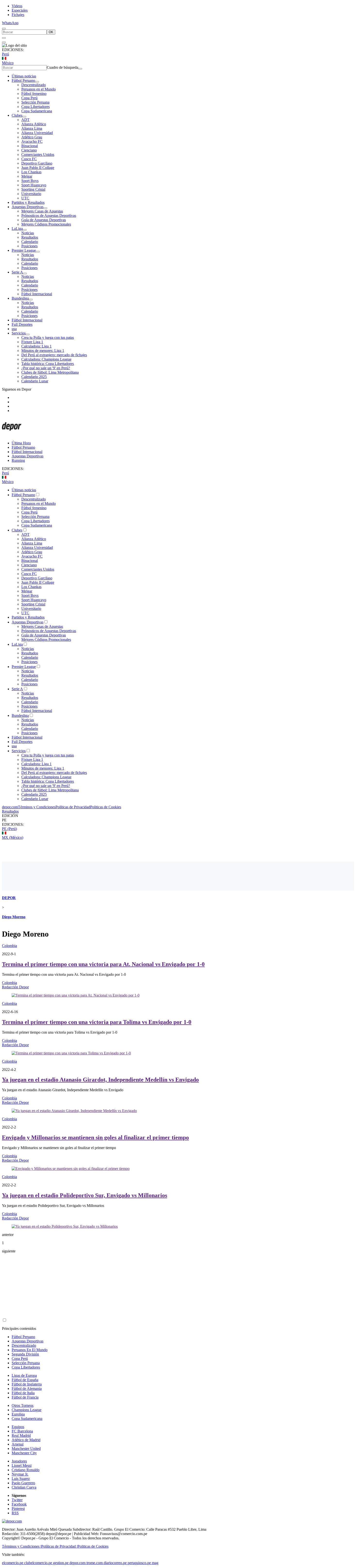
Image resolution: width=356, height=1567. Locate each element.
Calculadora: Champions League (46, 359)
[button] (178, 820)
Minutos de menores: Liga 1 (42, 350)
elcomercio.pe (12, 1563)
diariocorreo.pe (115, 1563)
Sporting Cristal (33, 189)
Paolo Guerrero (23, 1483)
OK (51, 32)
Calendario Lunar (34, 381)
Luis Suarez (21, 1478)
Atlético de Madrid (26, 1440)
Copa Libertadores (35, 107)
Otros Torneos (22, 1405)
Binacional (29, 146)
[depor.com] (11, 435)
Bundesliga (20, 298)
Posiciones (29, 246)
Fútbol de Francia (25, 1397)
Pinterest (18, 1508)
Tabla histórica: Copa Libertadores (47, 364)
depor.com (10, 807)
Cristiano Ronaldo (25, 1470)
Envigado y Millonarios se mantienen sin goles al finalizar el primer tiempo (95, 1137)
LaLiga (17, 229)
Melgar (26, 176)
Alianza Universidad (37, 133)
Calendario (29, 242)
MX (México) (12, 837)
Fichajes (18, 15)
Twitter (17, 1500)
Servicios (19, 333)
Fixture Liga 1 (32, 342)
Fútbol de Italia (23, 1393)
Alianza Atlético (33, 124)
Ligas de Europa (24, 1375)
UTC (25, 198)
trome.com (94, 1563)
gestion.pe (61, 1563)
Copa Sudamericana (36, 111)
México (8, 63)
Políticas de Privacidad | (59, 1546)
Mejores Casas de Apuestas (42, 211)
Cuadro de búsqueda (62, 67)
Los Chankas (31, 172)
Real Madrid (21, 1435)
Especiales (20, 10)
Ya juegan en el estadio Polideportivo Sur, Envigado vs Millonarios (84, 1195)
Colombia (9, 946)
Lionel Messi (21, 1465)
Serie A (17, 272)
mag (155, 1563)
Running (18, 460)
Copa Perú (29, 98)
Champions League (26, 1410)
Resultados (29, 237)
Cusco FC (29, 159)
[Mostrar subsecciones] (37, 82)
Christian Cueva (24, 1487)
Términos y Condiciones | (21, 1546)
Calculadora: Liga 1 (36, 346)
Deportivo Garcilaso (36, 163)
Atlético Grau (31, 137)
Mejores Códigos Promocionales (46, 224)
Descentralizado (33, 85)
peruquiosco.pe (139, 1563)
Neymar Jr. (20, 1474)
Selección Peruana (35, 102)
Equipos (18, 1427)
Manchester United (26, 1448)
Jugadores (19, 1461)
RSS (15, 1513)
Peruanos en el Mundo (38, 89)
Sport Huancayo (33, 185)
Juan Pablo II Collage (37, 168)
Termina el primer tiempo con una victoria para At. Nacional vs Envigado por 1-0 (103, 964)
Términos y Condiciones (36, 807)
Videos (17, 6)
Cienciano (29, 150)
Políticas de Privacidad (72, 807)
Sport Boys (30, 181)
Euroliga (18, 1414)
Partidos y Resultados (28, 202)
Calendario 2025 (34, 377)
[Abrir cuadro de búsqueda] (4, 28)
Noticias (27, 233)
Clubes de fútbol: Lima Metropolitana (50, 372)
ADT (25, 120)
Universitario (31, 194)
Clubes (17, 115)
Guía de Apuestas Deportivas (43, 220)
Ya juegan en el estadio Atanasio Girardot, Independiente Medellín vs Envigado (100, 1079)
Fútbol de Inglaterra (27, 1384)
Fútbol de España (25, 1380)
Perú (5, 54)
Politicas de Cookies (105, 807)
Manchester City (24, 1453)
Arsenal (17, 1444)
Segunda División (25, 1354)
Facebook (19, 1504)
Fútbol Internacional (36, 294)
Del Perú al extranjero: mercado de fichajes (54, 355)
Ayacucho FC (32, 141)
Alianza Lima (31, 128)
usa (14, 329)
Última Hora (21, 443)
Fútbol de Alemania (27, 1388)
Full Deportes (22, 324)
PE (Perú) (9, 829)
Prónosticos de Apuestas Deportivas (48, 215)
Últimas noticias (24, 76)
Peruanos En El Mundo (29, 1350)
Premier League (24, 250)
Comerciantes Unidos (37, 154)
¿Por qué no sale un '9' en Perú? (45, 368)
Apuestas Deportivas (27, 207)
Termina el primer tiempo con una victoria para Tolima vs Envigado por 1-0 (96, 1022)
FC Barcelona (22, 1431)
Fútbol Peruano (23, 80)
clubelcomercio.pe (38, 1563)
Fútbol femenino (33, 93)
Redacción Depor (15, 987)
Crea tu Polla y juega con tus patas (47, 337)
